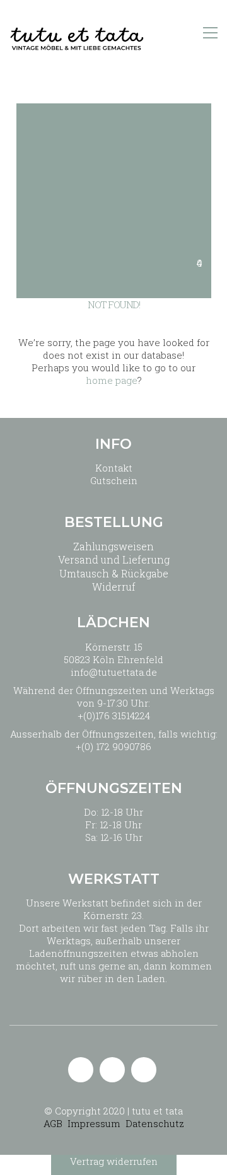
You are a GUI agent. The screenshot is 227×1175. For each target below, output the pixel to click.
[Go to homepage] (76, 33)
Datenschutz (154, 1123)
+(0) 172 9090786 (113, 746)
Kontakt (113, 467)
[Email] (80, 1069)
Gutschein (113, 480)
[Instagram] (112, 1069)
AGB (53, 1123)
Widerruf (114, 586)
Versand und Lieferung (114, 559)
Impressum (93, 1123)
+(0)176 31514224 (114, 715)
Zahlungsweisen (113, 546)
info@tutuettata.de (114, 672)
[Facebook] (143, 1069)
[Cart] (183, 33)
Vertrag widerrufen (114, 1161)
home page (111, 380)
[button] (210, 33)
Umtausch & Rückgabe (113, 573)
